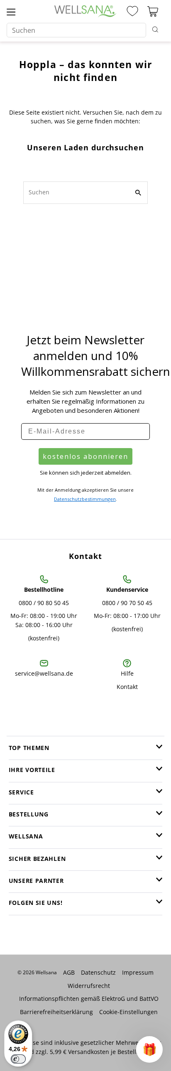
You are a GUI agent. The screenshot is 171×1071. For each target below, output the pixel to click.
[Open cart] (152, 11)
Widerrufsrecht (89, 986)
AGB (69, 972)
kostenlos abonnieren (85, 456)
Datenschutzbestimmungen (85, 499)
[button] (149, 1049)
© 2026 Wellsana (37, 972)
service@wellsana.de (44, 673)
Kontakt (127, 687)
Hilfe (127, 673)
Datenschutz (98, 972)
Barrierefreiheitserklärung (56, 1012)
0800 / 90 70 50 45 (127, 603)
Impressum (138, 972)
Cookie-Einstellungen (128, 1012)
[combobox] (76, 30)
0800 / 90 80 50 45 (44, 603)
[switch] (18, 1059)
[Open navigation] (11, 11)
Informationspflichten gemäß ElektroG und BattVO (89, 998)
